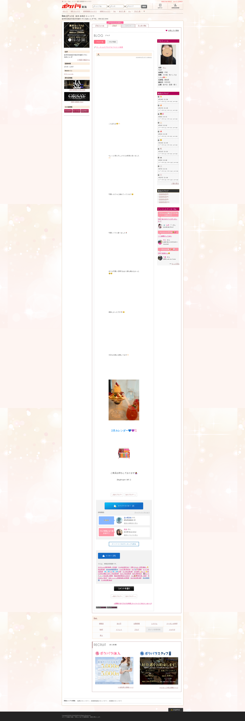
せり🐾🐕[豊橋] (137, 569)
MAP (101, 629)
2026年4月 (163, 199)
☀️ (161, 96)
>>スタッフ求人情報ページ (169, 687)
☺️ (161, 140)
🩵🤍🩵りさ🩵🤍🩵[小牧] (112, 571)
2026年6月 (163, 194)
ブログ (114, 25)
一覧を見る (175, 183)
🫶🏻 (161, 123)
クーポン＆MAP (172, 623)
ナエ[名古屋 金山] (106, 580)
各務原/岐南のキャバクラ (99, 701)
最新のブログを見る (131, 535)
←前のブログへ (117, 495)
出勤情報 (137, 623)
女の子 (119, 623)
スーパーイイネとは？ (142, 512)
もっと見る (175, 264)
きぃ (164, 67)
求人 (101, 635)
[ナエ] (119, 532)
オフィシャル (68, 74)
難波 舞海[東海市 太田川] (122, 576)
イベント (119, 629)
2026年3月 (163, 202)
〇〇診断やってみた (165, 236)
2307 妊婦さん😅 (164, 253)
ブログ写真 (112, 42)
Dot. (95, 618)
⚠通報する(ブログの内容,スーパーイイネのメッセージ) (133, 603)
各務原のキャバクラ (115, 701)
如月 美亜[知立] (137, 573)
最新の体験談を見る (131, 523)
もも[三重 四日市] (124, 569)
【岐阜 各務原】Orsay (77, 102)
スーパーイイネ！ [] (125, 506)
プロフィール (99, 26)
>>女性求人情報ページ (125, 687)
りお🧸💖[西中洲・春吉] (139, 576)
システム (154, 623)
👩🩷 (162, 114)
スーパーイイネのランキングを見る (124, 544)
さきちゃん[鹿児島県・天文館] (107, 567)
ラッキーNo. (142, 26)
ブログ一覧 (99, 42)
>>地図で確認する (83, 60)
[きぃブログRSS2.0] (112, 608)
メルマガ (172, 629)
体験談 (101, 623)
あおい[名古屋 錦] (125, 573)
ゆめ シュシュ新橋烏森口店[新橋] (118, 578)
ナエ (125, 529)
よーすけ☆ (128, 517)
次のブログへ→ (130, 495)
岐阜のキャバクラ (83, 701)
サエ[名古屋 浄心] (123, 567)
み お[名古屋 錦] (128, 571)
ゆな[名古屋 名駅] (136, 578)
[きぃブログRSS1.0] (101, 608)
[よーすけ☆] (119, 520)
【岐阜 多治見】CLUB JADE (77, 90)
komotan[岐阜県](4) (112, 569)
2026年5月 (163, 197)
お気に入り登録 (173, 30)
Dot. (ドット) (68, 16)
